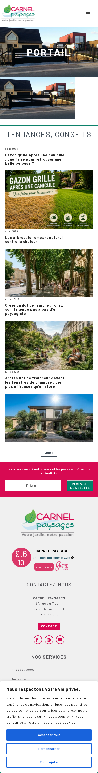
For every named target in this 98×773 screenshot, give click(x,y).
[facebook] (38, 639)
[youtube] (60, 639)
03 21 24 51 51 (48, 615)
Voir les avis (44, 566)
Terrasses (19, 679)
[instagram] (49, 639)
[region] (49, 727)
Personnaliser (49, 748)
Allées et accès (23, 669)
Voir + (49, 452)
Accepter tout (49, 735)
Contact (49, 626)
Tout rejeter (49, 762)
